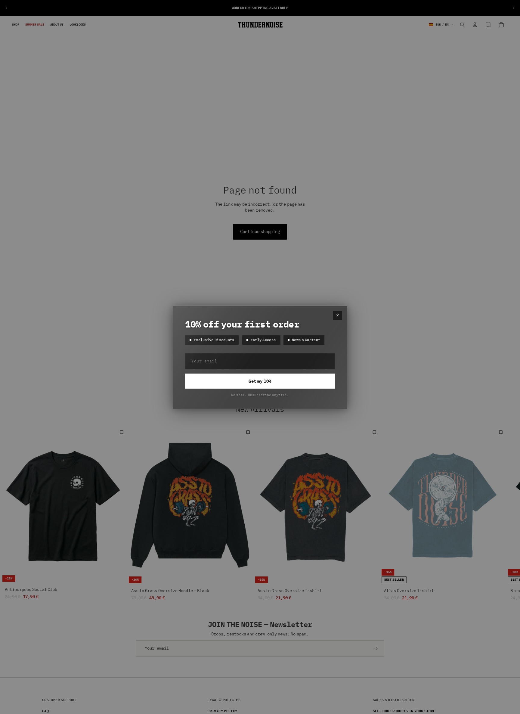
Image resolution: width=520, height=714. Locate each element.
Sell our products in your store (404, 711)
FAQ (45, 711)
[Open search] (462, 24)
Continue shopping (260, 231)
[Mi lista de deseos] (488, 24)
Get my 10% (260, 381)
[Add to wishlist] (121, 432)
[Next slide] (513, 7)
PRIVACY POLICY (222, 711)
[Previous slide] (6, 7)
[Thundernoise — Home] (260, 25)
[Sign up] (375, 648)
